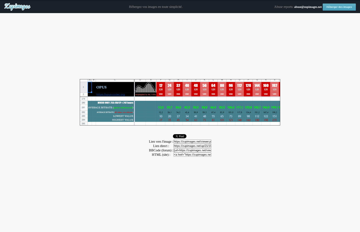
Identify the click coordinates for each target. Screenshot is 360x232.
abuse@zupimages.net (308, 7)
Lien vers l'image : (161, 141)
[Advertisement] (180, 46)
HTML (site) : (161, 154)
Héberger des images (339, 7)
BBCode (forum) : (161, 150)
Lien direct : (161, 146)
